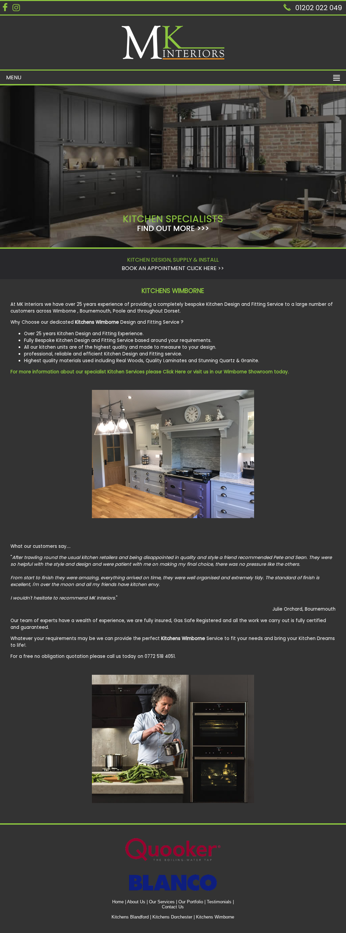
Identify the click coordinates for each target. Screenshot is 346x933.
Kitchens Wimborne (215, 916)
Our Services (162, 901)
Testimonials (219, 901)
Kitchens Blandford (130, 916)
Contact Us (173, 906)
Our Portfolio (190, 901)
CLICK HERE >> (205, 268)
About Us (136, 901)
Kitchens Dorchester (172, 916)
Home (118, 901)
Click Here (174, 372)
